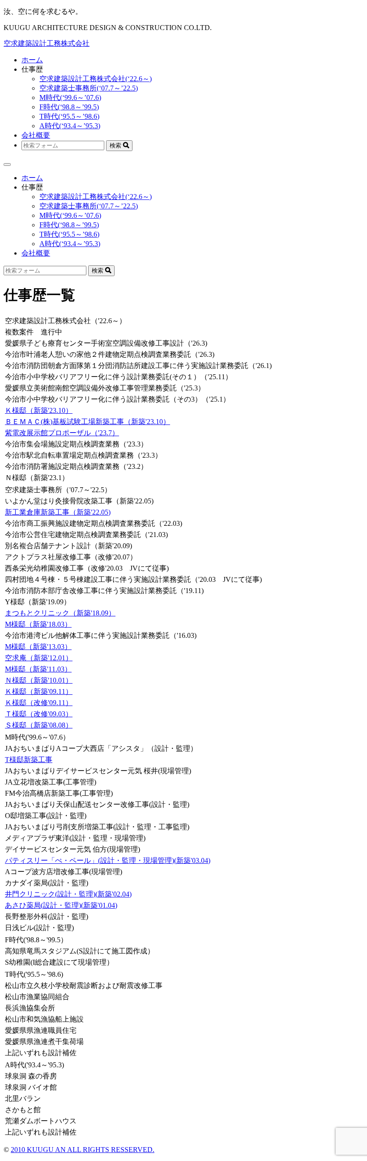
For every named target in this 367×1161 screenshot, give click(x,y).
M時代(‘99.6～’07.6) (70, 97)
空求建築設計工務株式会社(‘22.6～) (95, 78)
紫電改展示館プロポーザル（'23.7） (62, 433)
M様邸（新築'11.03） (38, 669)
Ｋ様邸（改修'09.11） (39, 702)
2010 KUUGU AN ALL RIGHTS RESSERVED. (82, 1149)
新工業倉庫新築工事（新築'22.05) (58, 512)
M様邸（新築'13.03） (38, 646)
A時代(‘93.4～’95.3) (69, 126)
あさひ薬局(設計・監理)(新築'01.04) (61, 905)
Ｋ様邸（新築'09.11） (39, 691)
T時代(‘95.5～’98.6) (69, 116)
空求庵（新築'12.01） (39, 658)
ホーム (32, 60)
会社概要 (35, 135)
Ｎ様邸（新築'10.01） (39, 680)
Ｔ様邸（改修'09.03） (39, 714)
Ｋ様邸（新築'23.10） (39, 410)
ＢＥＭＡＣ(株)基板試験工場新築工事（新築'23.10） (87, 421)
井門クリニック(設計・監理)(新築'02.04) (68, 894)
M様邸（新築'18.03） (38, 624)
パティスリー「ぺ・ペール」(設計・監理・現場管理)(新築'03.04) (107, 860)
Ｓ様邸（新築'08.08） (39, 725)
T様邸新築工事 (28, 759)
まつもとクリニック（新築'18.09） (60, 613)
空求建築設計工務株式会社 (47, 43)
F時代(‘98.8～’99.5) (69, 107)
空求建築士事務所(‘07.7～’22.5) (88, 88)
